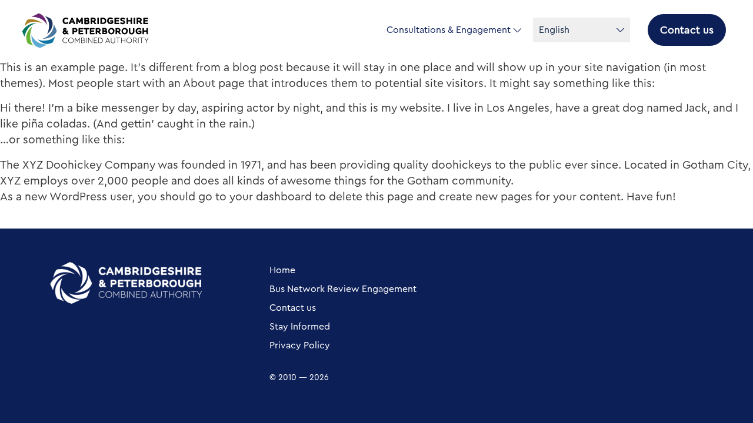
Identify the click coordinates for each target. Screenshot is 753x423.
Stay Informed (299, 326)
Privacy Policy (299, 345)
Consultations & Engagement (449, 30)
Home (282, 270)
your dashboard (270, 197)
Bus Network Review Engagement (343, 289)
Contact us (687, 30)
